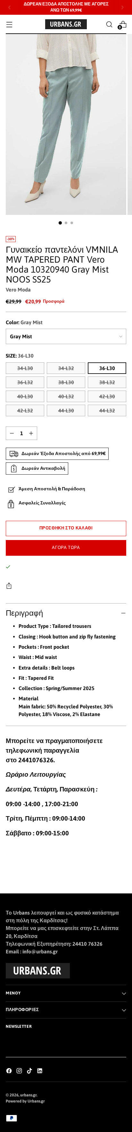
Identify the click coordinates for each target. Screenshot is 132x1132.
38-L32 (107, 382)
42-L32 (25, 410)
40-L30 (25, 396)
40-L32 (66, 396)
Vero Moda (18, 289)
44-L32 (107, 410)
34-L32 (66, 368)
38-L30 (66, 382)
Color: (24, 322)
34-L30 (25, 368)
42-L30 (107, 396)
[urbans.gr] (66, 24)
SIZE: (20, 356)
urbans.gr (28, 1095)
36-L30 (107, 368)
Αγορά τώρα (66, 547)
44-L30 (66, 410)
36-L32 (25, 382)
